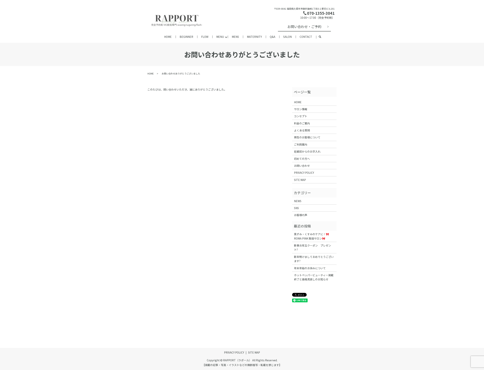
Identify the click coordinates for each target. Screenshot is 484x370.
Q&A (272, 37)
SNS (296, 208)
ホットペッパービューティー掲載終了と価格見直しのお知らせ (314, 277)
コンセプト (300, 116)
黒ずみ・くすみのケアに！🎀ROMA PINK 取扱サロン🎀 (311, 236)
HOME (168, 37)
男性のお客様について (307, 137)
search (320, 37)
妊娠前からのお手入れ (307, 151)
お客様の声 (300, 215)
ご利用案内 (300, 144)
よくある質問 (302, 130)
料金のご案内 (302, 123)
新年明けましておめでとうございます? (314, 259)
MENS (235, 37)
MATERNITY (254, 37)
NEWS (297, 201)
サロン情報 (300, 109)
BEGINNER (186, 37)
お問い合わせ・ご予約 (304, 26)
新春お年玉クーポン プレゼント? (312, 247)
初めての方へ (302, 159)
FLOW (204, 37)
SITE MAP (300, 180)
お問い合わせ (302, 166)
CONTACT (306, 37)
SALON (287, 37)
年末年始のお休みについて (310, 268)
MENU (220, 37)
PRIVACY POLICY (304, 173)
